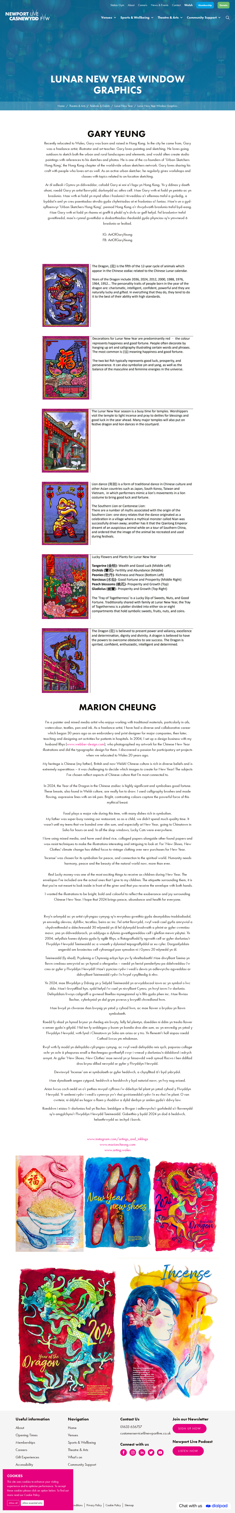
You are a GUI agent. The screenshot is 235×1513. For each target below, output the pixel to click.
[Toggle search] (227, 17)
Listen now (188, 1451)
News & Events (159, 5)
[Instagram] (132, 1452)
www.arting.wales (117, 1149)
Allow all (13, 1503)
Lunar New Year (123, 106)
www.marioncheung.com (117, 1144)
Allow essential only (32, 1503)
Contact (176, 5)
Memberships (25, 1442)
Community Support (202, 17)
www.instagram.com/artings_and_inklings (117, 1138)
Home (61, 106)
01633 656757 (131, 1426)
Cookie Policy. (32, 1495)
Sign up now (189, 1428)
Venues (106, 17)
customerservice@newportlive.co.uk (145, 1433)
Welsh (188, 5)
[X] (151, 1452)
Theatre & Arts (168, 17)
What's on (75, 1457)
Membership (205, 5)
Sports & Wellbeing (134, 17)
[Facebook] (123, 1452)
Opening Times (26, 1435)
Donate (223, 5)
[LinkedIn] (142, 1452)
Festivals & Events (100, 106)
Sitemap (129, 1505)
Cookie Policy (113, 1505)
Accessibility (24, 1464)
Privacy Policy (94, 1505)
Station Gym (117, 5)
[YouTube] (160, 1452)
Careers (142, 5)
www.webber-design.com (85, 744)
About (131, 5)
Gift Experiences (27, 1457)
